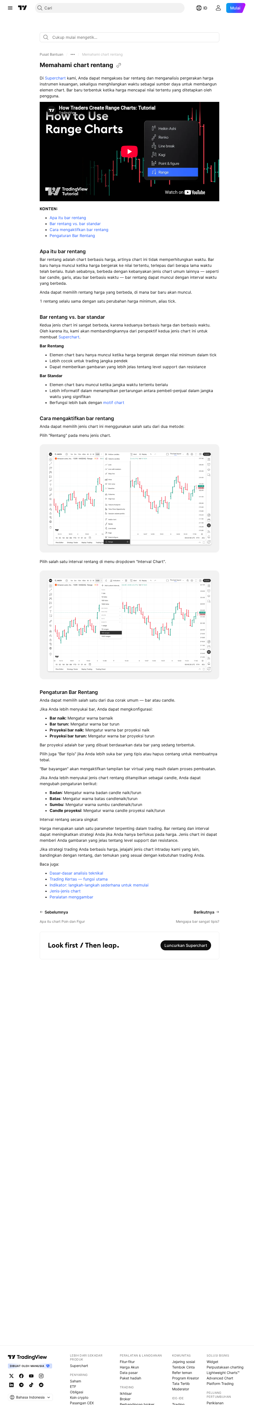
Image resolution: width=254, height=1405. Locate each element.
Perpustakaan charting (225, 1367)
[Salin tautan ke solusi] (119, 65)
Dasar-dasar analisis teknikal (76, 873)
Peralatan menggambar (71, 896)
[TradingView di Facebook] (21, 1375)
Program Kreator (185, 1378)
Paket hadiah (130, 1378)
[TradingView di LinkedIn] (11, 1384)
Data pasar (129, 1372)
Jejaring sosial (183, 1362)
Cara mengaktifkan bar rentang (79, 229)
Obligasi (76, 1392)
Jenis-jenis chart (66, 890)
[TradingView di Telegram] (21, 1384)
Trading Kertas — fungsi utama (79, 879)
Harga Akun (129, 1367)
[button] (51, 54)
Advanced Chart (220, 1378)
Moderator (180, 1389)
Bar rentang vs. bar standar (75, 223)
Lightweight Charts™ (223, 1372)
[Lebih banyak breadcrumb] (72, 54)
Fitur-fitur (127, 1362)
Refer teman (182, 1372)
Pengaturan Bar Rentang (72, 235)
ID (205, 7)
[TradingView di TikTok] (31, 1384)
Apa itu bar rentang (68, 217)
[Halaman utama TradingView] (22, 7)
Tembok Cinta (183, 1367)
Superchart (56, 78)
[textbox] (131, 37)
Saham (75, 1381)
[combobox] (129, 37)
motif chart (113, 402)
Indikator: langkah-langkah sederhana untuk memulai (99, 885)
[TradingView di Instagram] (41, 1375)
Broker (125, 1399)
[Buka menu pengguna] (218, 8)
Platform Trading (220, 1383)
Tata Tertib (181, 1383)
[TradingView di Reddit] (41, 1384)
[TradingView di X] (11, 1375)
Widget (212, 1362)
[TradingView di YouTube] (31, 1375)
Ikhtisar (126, 1393)
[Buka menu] (10, 8)
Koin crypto (79, 1397)
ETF (73, 1386)
